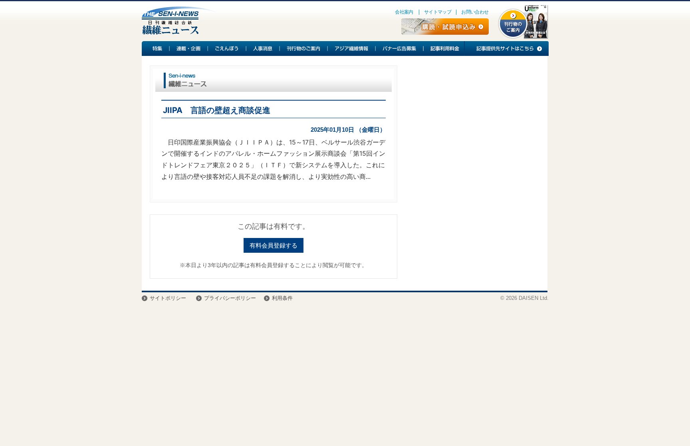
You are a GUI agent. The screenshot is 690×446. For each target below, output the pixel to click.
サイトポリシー (168, 298)
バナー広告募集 (400, 48)
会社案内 (404, 12)
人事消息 (263, 48)
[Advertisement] (472, 130)
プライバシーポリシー (230, 298)
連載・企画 (189, 48)
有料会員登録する (273, 245)
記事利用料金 (444, 48)
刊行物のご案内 (304, 48)
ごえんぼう (227, 48)
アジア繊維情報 (352, 48)
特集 (156, 48)
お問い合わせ (474, 12)
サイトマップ (437, 12)
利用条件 (282, 298)
